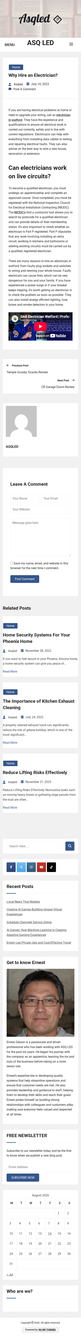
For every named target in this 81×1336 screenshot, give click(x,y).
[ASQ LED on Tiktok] (51, 867)
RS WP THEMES (47, 1329)
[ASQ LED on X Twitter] (21, 867)
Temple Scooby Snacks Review (27, 372)
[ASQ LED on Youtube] (41, 867)
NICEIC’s (20, 212)
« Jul (10, 1274)
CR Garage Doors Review (57, 387)
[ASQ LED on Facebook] (11, 867)
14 (49, 1233)
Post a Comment (24, 89)
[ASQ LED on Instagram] (31, 867)
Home (16, 67)
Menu (10, 45)
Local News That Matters (23, 901)
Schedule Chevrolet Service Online (29, 922)
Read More (10, 671)
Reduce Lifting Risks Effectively (35, 772)
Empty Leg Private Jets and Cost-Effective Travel (39, 942)
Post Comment (25, 579)
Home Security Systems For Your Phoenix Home (36, 638)
